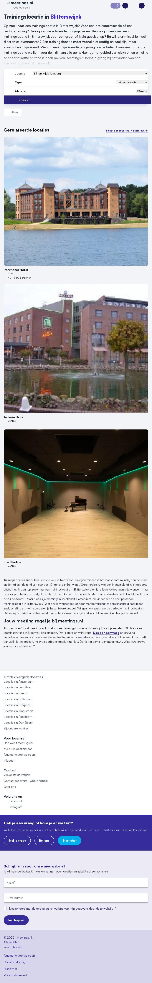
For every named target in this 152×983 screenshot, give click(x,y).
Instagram (16, 807)
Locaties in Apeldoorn (18, 716)
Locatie (20, 73)
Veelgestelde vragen (17, 775)
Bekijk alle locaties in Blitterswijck (127, 130)
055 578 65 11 (22, 7)
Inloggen (9, 760)
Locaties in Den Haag (18, 687)
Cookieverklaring (14, 962)
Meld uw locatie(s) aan (18, 749)
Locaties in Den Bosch (18, 722)
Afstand (20, 91)
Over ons (10, 787)
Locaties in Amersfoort (18, 711)
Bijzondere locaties (16, 728)
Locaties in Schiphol (17, 705)
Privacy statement (15, 975)
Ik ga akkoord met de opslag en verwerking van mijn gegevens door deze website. (62, 908)
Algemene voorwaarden (19, 754)
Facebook (16, 801)
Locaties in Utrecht (16, 693)
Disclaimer (10, 969)
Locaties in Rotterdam (18, 699)
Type (18, 82)
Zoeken (24, 100)
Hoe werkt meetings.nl (18, 743)
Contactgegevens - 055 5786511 (26, 781)
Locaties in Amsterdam (18, 681)
